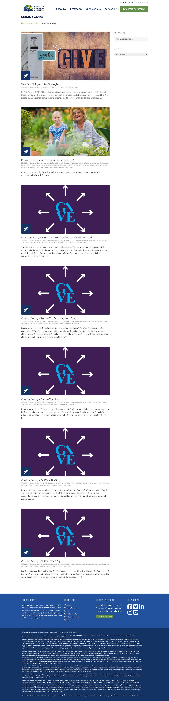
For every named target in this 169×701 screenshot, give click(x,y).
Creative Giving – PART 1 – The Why (40, 561)
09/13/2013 (24, 321)
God (95, 483)
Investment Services (71, 617)
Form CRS (123, 2)
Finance (39, 163)
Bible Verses (97, 240)
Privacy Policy (73, 632)
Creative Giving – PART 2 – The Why (41, 480)
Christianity (103, 163)
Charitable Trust (74, 165)
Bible (71, 240)
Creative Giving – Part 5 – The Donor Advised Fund (48, 318)
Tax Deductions (62, 87)
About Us (67, 605)
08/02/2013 (24, 564)
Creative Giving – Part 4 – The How (40, 399)
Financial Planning (87, 165)
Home (24, 23)
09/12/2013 (24, 402)
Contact (67, 620)
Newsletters (75, 87)
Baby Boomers (65, 163)
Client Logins (132, 2)
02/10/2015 (24, 163)
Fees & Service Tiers (71, 614)
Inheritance (98, 165)
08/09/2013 (24, 483)
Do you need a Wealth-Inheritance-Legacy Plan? (47, 160)
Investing (96, 163)
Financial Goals (46, 165)
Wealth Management (77, 163)
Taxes (38, 87)
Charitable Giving (63, 165)
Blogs (30, 23)
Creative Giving (51, 87)
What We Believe (70, 608)
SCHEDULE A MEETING (104, 616)
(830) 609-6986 (143, 2)
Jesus (107, 483)
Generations (56, 163)
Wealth (45, 483)
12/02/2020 (24, 87)
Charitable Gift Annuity (60, 167)
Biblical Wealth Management (30, 165)
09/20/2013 (24, 240)
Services (67, 611)
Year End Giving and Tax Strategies (40, 84)
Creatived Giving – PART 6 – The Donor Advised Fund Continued (56, 237)
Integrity (53, 485)
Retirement (88, 163)
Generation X (47, 163)
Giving (37, 23)
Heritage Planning (36, 167)
